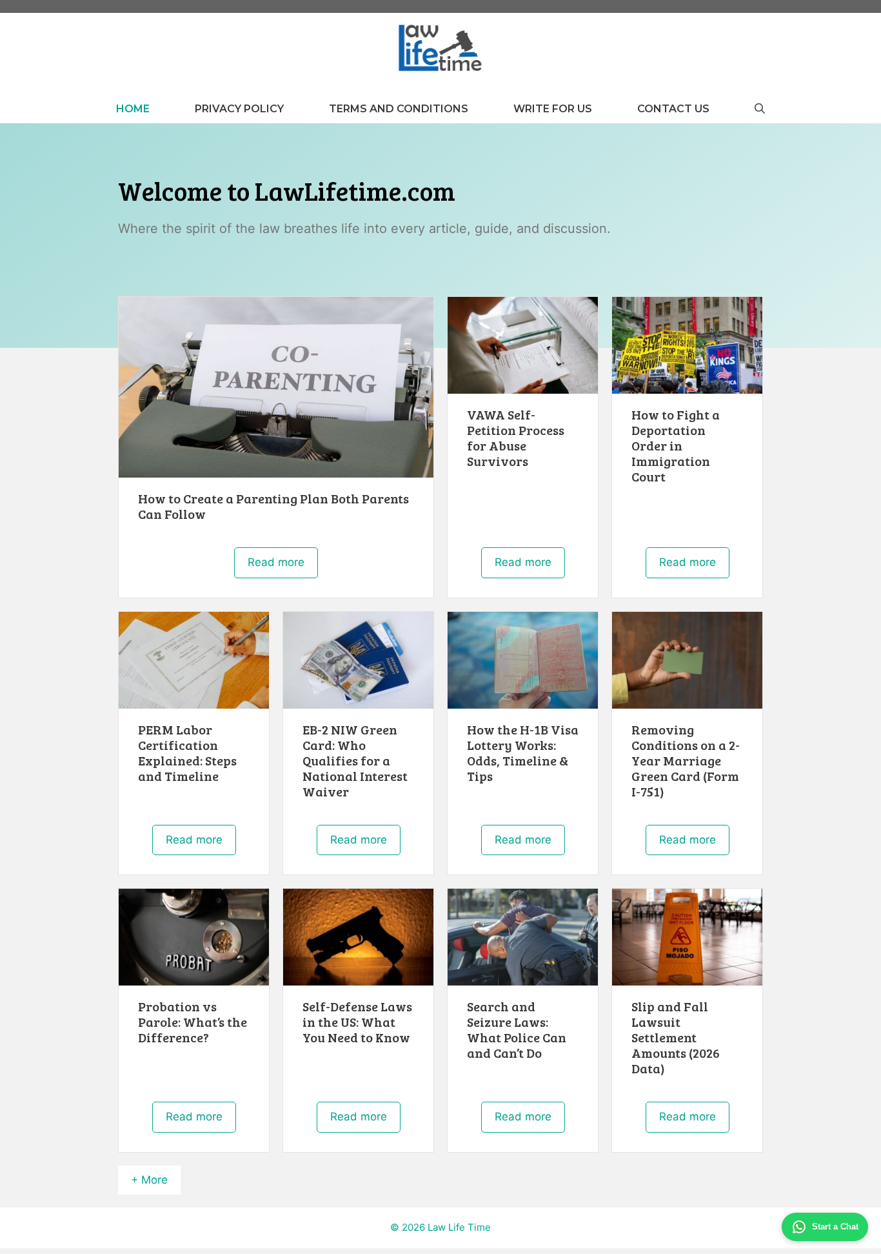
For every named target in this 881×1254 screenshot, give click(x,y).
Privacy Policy (239, 109)
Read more (276, 562)
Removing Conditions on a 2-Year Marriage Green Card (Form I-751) (685, 760)
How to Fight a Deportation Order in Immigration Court (675, 445)
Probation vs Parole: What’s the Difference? (192, 1021)
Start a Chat (835, 1226)
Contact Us (673, 109)
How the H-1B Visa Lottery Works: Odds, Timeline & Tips (523, 752)
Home (133, 109)
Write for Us (552, 109)
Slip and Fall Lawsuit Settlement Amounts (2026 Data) (675, 1037)
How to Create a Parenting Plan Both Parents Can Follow (273, 506)
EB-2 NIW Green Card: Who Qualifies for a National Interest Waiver (355, 760)
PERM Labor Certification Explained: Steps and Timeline (187, 752)
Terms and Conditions (398, 109)
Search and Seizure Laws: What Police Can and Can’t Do (516, 1029)
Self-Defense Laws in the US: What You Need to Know (357, 1021)
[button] (759, 108)
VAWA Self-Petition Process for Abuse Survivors (515, 437)
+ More (149, 1179)
